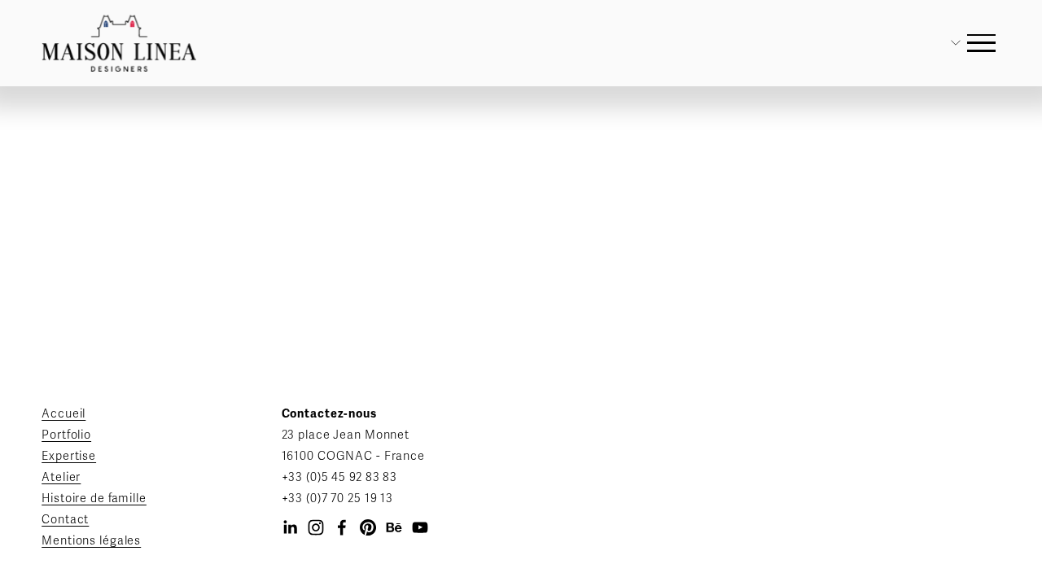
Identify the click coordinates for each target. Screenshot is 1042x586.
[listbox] (935, 42)
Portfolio (66, 435)
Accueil (63, 414)
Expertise (69, 456)
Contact (65, 520)
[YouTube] (420, 527)
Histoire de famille (94, 498)
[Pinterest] (368, 527)
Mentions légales (91, 541)
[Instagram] (316, 527)
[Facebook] (342, 527)
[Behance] (394, 527)
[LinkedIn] (290, 527)
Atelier (61, 477)
